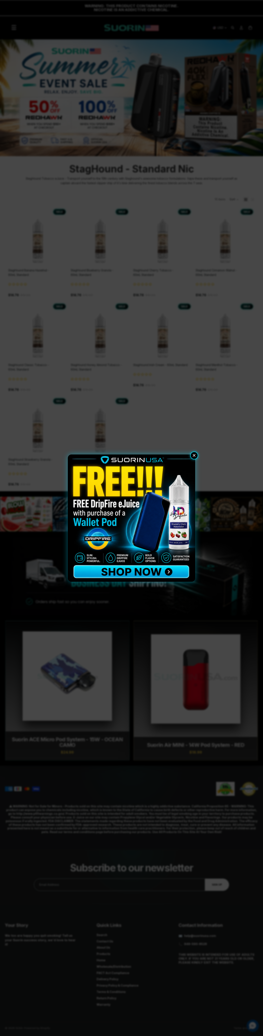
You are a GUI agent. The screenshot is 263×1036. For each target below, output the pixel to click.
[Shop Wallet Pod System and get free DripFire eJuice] (131, 518)
